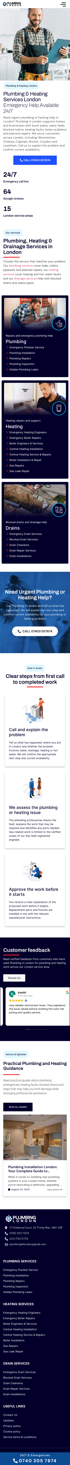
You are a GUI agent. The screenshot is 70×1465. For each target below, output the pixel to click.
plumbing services (21, 265)
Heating (14, 426)
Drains (13, 528)
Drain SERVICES (16, 1363)
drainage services (25, 278)
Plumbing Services (19, 1261)
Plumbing (16, 341)
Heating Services (18, 1304)
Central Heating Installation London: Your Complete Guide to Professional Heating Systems (35, 1171)
